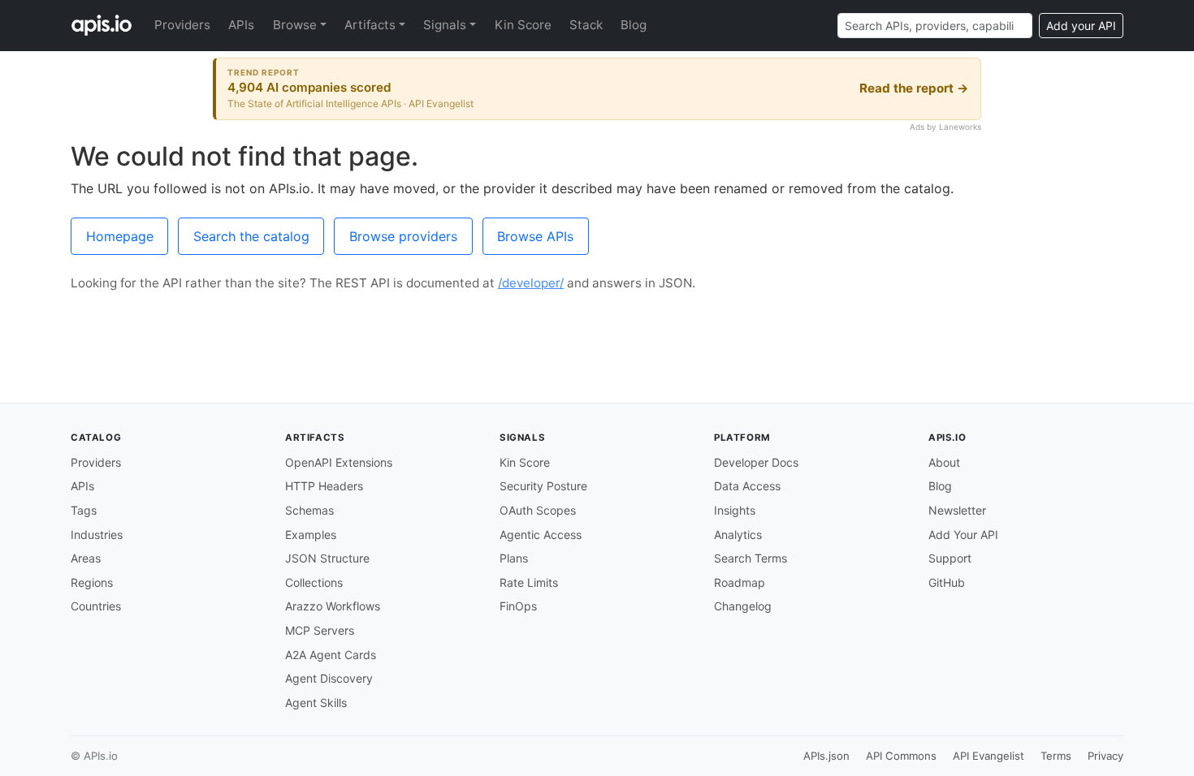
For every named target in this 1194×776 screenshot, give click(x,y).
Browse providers (403, 236)
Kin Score (523, 24)
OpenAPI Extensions (338, 462)
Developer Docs (756, 462)
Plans (514, 558)
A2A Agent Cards (330, 655)
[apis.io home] (101, 25)
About (944, 462)
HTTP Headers (324, 486)
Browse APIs (535, 236)
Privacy (1105, 755)
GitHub (946, 582)
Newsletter (957, 510)
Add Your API (963, 534)
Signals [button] (444, 24)
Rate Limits (529, 582)
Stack (586, 24)
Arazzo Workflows (332, 606)
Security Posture (543, 486)
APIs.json (826, 755)
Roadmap (739, 582)
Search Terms (750, 558)
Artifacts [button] (370, 24)
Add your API (1081, 25)
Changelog (743, 606)
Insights (734, 510)
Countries (96, 606)
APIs (241, 24)
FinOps (518, 606)
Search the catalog (251, 236)
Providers (182, 24)
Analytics (738, 534)
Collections (314, 582)
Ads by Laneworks (945, 126)
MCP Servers (319, 630)
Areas (86, 558)
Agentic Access (541, 534)
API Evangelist (988, 755)
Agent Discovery (329, 678)
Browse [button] (295, 24)
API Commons (901, 755)
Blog (634, 24)
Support (949, 558)
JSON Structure (327, 558)
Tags (84, 510)
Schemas (309, 510)
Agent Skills (316, 702)
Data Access (747, 486)
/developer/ (531, 283)
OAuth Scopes (538, 510)
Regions (92, 582)
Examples (310, 534)
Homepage (120, 236)
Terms (1055, 755)
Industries (97, 534)
